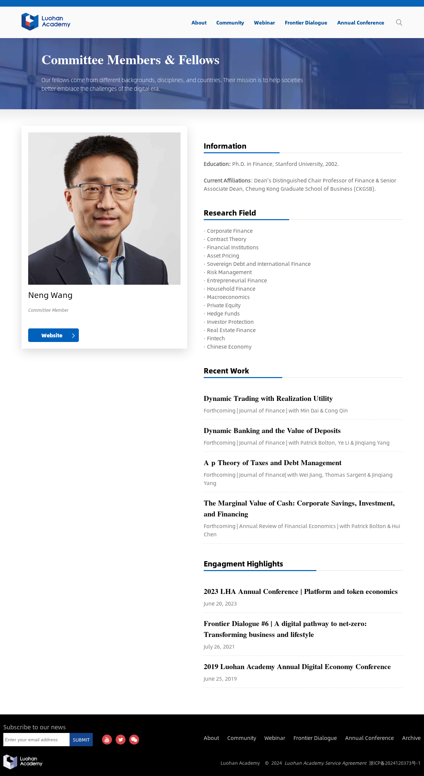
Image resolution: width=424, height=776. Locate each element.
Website (51, 335)
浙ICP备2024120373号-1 (395, 762)
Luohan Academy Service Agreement (325, 762)
